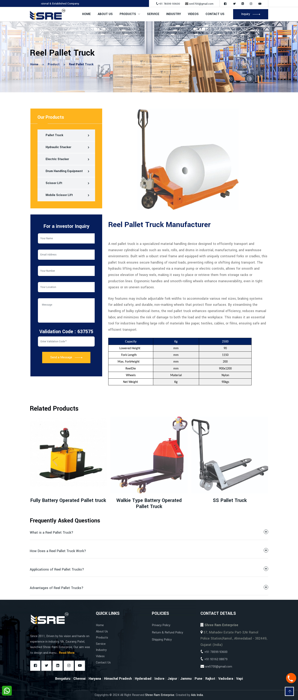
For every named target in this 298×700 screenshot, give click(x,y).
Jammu (186, 678)
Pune (198, 678)
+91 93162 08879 (215, 659)
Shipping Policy (162, 640)
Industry (101, 650)
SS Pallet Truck (149, 500)
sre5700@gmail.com (201, 4)
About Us (105, 14)
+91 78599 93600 (169, 4)
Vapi (239, 678)
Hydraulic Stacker (58, 147)
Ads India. (197, 695)
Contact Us (215, 14)
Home (86, 14)
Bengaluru (62, 678)
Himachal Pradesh (118, 678)
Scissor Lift (54, 183)
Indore (159, 678)
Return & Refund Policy (167, 632)
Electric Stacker (57, 159)
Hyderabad (143, 678)
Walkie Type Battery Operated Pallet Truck (68, 503)
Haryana (95, 678)
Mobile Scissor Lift (59, 195)
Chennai (79, 678)
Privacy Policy (161, 625)
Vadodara (225, 678)
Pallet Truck (54, 135)
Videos (193, 14)
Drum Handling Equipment (64, 171)
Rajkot (210, 678)
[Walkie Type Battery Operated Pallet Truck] (68, 454)
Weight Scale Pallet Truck (230, 500)
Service (153, 14)
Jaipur (172, 678)
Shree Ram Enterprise (159, 695)
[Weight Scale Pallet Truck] (229, 454)
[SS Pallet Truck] (149, 454)
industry (173, 14)
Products (128, 14)
